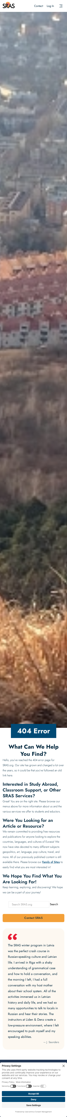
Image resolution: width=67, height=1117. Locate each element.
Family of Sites (51, 862)
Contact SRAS (33, 918)
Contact (38, 6)
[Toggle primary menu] (60, 6)
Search (54, 904)
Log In (50, 6)
